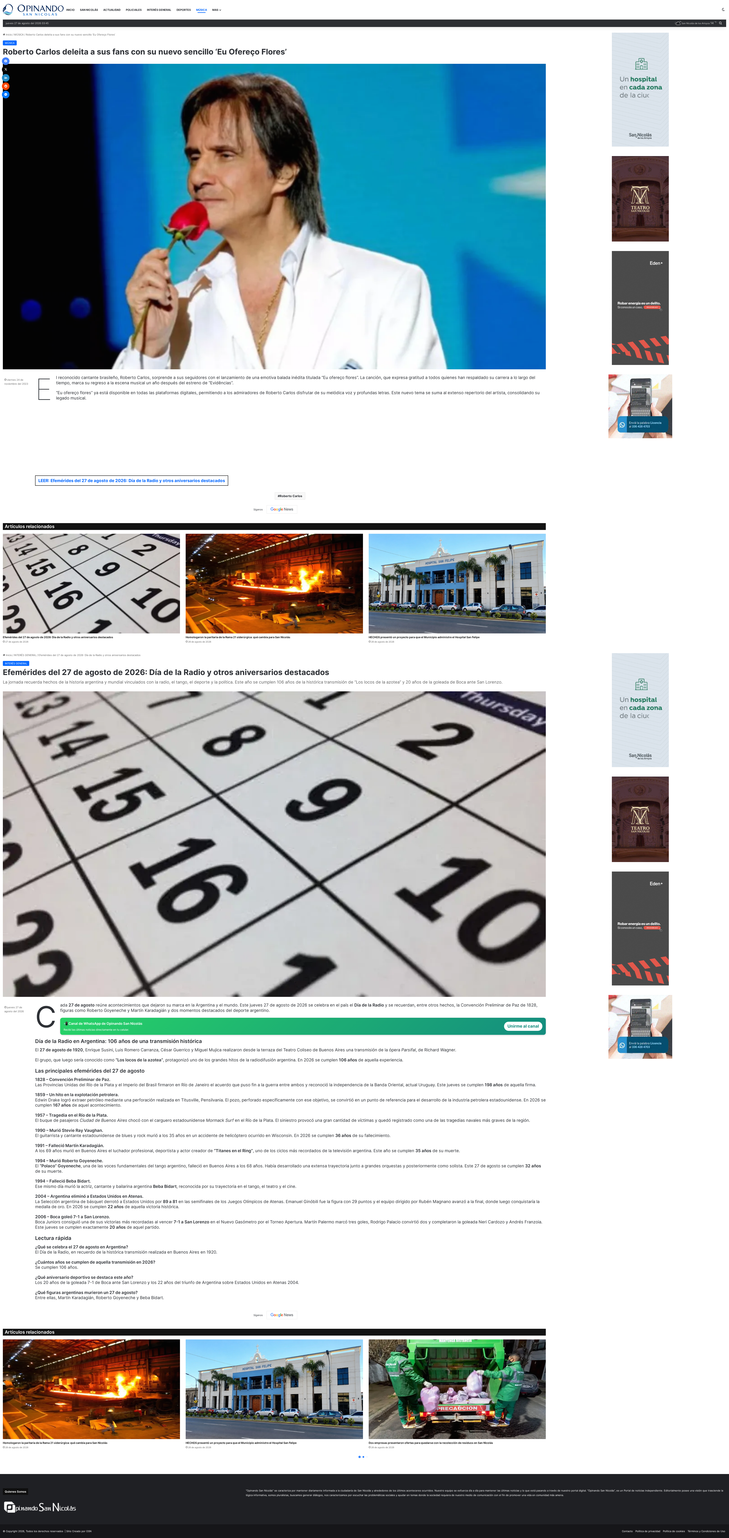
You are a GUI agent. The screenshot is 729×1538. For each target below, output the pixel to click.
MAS (215, 9)
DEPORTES (184, 9)
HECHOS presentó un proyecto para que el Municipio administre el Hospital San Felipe (424, 637)
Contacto (627, 1531)
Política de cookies (674, 1531)
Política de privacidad (647, 1531)
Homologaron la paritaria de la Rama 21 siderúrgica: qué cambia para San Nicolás (238, 637)
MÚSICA (201, 9)
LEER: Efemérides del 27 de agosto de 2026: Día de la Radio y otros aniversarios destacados (131, 480)
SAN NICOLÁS (89, 9)
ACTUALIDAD (112, 9)
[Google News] (282, 509)
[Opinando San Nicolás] (33, 10)
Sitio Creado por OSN (79, 1531)
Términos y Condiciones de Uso (706, 1531)
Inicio (8, 34)
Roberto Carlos (291, 496)
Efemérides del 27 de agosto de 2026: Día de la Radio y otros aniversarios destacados (58, 637)
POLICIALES (134, 9)
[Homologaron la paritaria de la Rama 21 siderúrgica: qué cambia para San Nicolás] (274, 583)
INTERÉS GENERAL (159, 9)
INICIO (70, 9)
